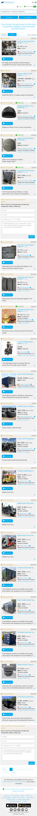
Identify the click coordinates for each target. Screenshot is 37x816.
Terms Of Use (30, 798)
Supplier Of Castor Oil (23, 323)
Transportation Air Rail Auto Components (14, 782)
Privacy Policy (11, 799)
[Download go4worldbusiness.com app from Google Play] (24, 805)
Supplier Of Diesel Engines (25, 55)
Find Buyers (9, 17)
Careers (24, 801)
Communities (15, 796)
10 (6, 772)
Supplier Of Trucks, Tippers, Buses (27, 484)
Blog (22, 796)
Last (13, 772)
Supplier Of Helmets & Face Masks (27, 119)
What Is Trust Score (19, 798)
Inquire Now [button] (8, 59)
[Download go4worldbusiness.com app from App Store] (11, 805)
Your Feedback (6, 798)
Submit (32, 236)
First (4, 769)
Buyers (4, 34)
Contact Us (28, 796)
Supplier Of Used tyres (24, 258)
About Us (7, 796)
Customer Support (15, 801)
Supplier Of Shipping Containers (26, 387)
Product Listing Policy (23, 799)
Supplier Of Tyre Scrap (24, 452)
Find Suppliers (28, 17)
